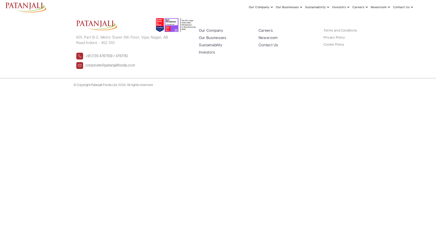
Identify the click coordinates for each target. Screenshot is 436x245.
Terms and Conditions (340, 30)
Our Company (259, 7)
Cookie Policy (334, 45)
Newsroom (379, 7)
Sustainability (316, 7)
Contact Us (402, 7)
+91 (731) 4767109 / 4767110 (106, 56)
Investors (339, 7)
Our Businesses (288, 7)
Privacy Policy (334, 37)
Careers (358, 7)
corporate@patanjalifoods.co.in (110, 65)
